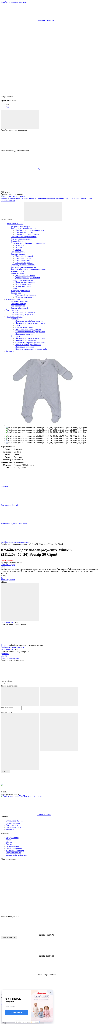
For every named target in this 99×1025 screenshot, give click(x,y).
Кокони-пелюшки (13, 299)
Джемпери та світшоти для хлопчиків (30, 338)
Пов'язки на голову (23, 286)
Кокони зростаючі (22, 260)
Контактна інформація (61, 198)
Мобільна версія (44, 815)
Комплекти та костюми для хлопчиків (31, 349)
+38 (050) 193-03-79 (46, 20)
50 (2, 578)
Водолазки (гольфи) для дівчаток (28, 321)
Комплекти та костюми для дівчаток (30, 332)
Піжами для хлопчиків (24, 347)
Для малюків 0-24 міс (14, 224)
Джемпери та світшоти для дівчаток (30, 323)
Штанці (18, 247)
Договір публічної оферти (16, 855)
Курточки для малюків (24, 297)
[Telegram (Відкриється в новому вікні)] (55, 57)
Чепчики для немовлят (24, 284)
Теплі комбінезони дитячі (25, 295)
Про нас (17, 198)
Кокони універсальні (23, 263)
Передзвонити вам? (9, 937)
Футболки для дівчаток (24, 327)
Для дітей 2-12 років (14, 317)
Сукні (17, 325)
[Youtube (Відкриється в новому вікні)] (19, 57)
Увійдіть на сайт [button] (7, 622)
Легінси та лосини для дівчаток (28, 330)
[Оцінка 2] (59, 722)
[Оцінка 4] (59, 741)
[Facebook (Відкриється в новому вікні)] (55, 39)
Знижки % (10, 351)
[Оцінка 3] (20, 741)
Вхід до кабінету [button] (12, 838)
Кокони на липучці (23, 258)
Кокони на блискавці (24, 256)
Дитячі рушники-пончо (25, 276)
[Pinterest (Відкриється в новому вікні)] (19, 76)
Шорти (18, 250)
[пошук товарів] (43, 211)
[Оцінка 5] (20, 760)
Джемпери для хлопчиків (25, 340)
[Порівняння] (20, 119)
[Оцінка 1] (20, 722)
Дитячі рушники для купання (27, 278)
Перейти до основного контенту (14, 2)
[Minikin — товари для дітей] (13, 790)
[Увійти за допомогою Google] (59, 696)
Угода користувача (78, 198)
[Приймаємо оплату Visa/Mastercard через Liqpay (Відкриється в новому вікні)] (21, 796)
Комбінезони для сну (24, 232)
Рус (7, 107)
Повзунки (19, 245)
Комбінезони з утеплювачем (27, 235)
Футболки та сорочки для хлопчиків (30, 343)
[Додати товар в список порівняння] (20, 592)
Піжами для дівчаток (23, 334)
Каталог (4, 198)
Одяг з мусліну (12, 310)
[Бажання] (49, 140)
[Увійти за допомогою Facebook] (20, 696)
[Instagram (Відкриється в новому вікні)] (19, 39)
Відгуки (11, 198)
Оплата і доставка (28, 198)
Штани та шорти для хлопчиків (28, 345)
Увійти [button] (4, 645)
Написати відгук (8, 565)
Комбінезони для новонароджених (29, 230)
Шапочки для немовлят (25, 282)
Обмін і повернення (44, 198)
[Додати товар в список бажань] (20, 611)
